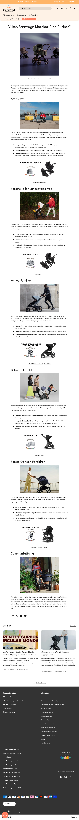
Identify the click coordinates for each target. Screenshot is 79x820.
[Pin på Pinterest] (25, 616)
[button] (75, 8)
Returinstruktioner (46, 716)
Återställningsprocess (48, 728)
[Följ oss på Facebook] (58, 8)
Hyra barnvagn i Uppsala (11, 784)
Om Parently (45, 720)
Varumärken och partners (49, 731)
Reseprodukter (21, 15)
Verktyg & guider (8, 19)
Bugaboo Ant (39, 455)
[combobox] (35, 8)
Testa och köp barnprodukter (12, 788)
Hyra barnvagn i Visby (10, 768)
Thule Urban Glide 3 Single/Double (40, 364)
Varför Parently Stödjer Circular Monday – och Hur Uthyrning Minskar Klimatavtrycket (20, 653)
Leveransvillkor (8, 708)
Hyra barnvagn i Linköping (11, 776)
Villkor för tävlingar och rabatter (13, 701)
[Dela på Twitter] (17, 616)
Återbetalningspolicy (9, 712)
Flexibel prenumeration (48, 724)
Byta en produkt (46, 708)
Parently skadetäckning (48, 735)
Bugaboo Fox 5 (39, 274)
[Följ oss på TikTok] (66, 8)
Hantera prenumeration (48, 697)
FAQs (18, 19)
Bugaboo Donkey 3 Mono (39, 547)
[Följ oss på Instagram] (62, 8)
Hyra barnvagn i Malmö (10, 780)
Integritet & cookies (9, 704)
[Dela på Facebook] (21, 616)
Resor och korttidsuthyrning (12, 753)
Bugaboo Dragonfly (39, 182)
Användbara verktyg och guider (51, 701)
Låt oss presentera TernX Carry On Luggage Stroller (55, 653)
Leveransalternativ (47, 712)
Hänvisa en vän (46, 743)
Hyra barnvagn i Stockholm (11, 761)
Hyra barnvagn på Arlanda (11, 765)
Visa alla (73, 626)
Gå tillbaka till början (39, 683)
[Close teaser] (9, 811)
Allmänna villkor (8, 697)
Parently (10, 812)
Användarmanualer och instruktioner (52, 704)
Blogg (43, 739)
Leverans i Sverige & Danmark (27, 1)
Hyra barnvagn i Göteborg (11, 772)
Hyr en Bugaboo (8, 757)
